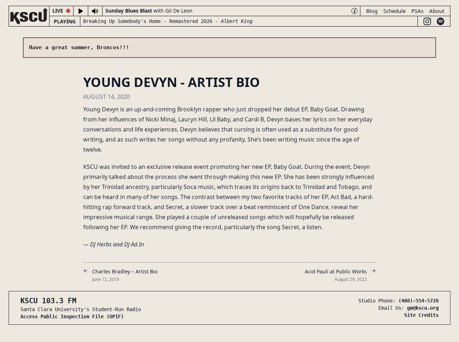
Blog (372, 10)
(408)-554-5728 (418, 301)
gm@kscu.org (423, 308)
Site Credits (421, 315)
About (436, 10)
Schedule (394, 10)
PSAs (417, 10)
